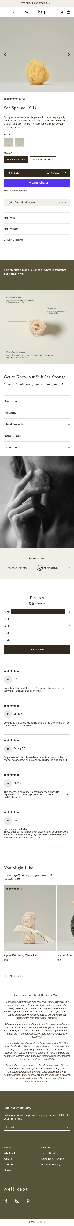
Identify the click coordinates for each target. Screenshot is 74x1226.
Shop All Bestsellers (14, 976)
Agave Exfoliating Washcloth (21, 955)
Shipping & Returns (52, 1158)
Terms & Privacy (50, 1164)
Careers (8, 1164)
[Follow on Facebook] (6, 1200)
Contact (8, 1169)
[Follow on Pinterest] (28, 1200)
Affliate (8, 1158)
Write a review (37, 649)
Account (45, 1147)
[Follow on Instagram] (17, 1200)
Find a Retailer (49, 1153)
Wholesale (10, 1153)
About (7, 1147)
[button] (37, 611)
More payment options (15, 190)
